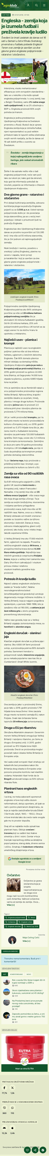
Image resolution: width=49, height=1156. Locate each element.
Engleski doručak (14, 926)
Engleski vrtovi (26, 922)
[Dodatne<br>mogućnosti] (42, 1150)
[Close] (36, 5)
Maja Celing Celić (31, 937)
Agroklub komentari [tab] (10, 951)
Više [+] (11, 905)
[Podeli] (35, 1150)
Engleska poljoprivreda (16, 918)
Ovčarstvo (12, 922)
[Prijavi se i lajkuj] (27, 1150)
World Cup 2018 (32, 926)
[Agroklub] (10, 5)
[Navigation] (44, 5)
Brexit (32, 918)
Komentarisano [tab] (16, 974)
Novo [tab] (29, 974)
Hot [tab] (4, 974)
